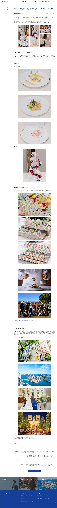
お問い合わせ (53, 1)
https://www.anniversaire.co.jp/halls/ (27, 336)
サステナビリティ (38, 1)
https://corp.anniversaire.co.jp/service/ (27, 337)
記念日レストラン (39, 499)
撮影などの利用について (48, 1)
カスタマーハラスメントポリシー (30, 501)
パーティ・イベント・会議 (46, 498)
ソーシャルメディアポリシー (29, 502)
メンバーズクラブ (46, 495)
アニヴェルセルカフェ (39, 496)
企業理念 (23, 1)
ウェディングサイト (39, 495)
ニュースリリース (30, 1)
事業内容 (26, 1)
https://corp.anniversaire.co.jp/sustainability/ (28, 320)
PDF (53, 13)
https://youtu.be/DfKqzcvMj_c (31, 438)
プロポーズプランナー (39, 498)
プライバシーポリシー (28, 499)
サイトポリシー (28, 498)
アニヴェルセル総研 (46, 496)
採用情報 (43, 1)
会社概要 (34, 1)
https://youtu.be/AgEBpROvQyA (28, 437)
